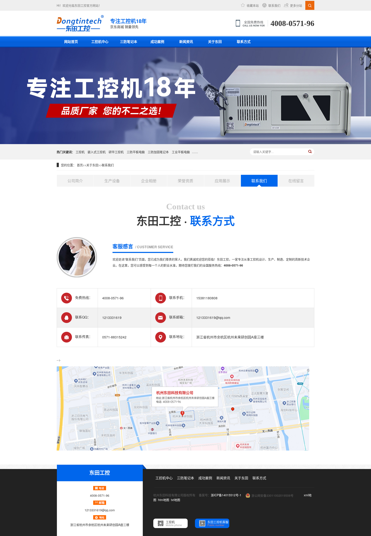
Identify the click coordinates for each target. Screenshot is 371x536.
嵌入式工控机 (97, 152)
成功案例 (157, 41)
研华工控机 (116, 152)
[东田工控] (80, 23)
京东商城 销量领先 (128, 23)
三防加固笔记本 (158, 152)
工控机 (80, 152)
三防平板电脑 (136, 152)
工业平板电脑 (181, 152)
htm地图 (163, 500)
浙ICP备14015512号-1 (226, 495)
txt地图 (175, 500)
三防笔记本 (128, 41)
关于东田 (215, 41)
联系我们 (274, 5)
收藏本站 (253, 5)
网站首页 (71, 41)
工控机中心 (99, 41)
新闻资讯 (186, 41)
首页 (80, 165)
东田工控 (81, 5)
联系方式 (244, 41)
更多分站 (296, 5)
